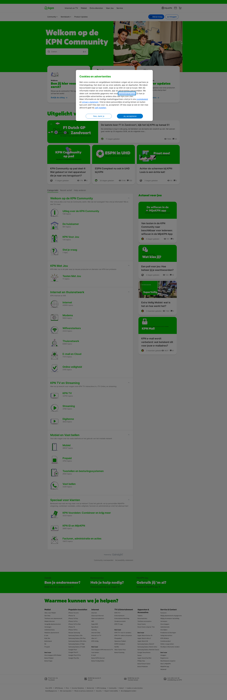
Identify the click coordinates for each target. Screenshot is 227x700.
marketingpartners (127, 93)
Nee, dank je (98, 116)
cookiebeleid (142, 99)
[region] (114, 95)
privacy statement (90, 102)
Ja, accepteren (130, 116)
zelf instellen (100, 107)
